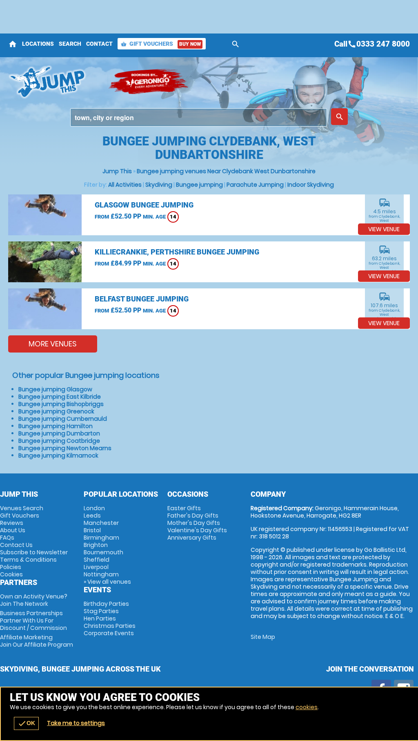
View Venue (384, 229)
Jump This (117, 171)
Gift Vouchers (161, 43)
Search (70, 43)
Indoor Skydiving (310, 185)
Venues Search (21, 508)
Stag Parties (101, 611)
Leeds (92, 515)
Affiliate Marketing (36, 641)
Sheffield (96, 560)
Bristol (92, 530)
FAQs (7, 537)
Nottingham (101, 574)
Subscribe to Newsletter (34, 552)
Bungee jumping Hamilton (55, 426)
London (94, 508)
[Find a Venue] (198, 117)
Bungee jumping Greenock (56, 411)
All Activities (125, 185)
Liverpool (96, 567)
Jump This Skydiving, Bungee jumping (54, 81)
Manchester (101, 523)
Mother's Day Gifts (193, 523)
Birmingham (101, 537)
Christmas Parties (110, 626)
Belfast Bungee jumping (142, 299)
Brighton (96, 545)
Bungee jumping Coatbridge (59, 441)
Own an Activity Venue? (33, 600)
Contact (99, 43)
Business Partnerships (33, 620)
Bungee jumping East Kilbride (59, 397)
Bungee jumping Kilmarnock (58, 455)
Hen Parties (100, 618)
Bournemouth (103, 552)
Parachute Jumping (255, 185)
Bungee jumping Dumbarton (59, 433)
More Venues (53, 344)
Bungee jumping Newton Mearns (64, 448)
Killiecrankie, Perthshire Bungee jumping (177, 252)
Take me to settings (76, 723)
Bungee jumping (199, 185)
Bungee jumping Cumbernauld (62, 419)
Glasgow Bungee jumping (144, 205)
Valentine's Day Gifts (197, 530)
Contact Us (16, 545)
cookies (307, 707)
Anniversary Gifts (191, 537)
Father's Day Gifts (192, 515)
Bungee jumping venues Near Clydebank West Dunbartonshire (226, 171)
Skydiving (158, 185)
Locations (38, 43)
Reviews (11, 523)
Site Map (263, 637)
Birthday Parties (106, 604)
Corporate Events (109, 633)
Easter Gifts (184, 508)
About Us (12, 530)
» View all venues (107, 582)
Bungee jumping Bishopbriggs (61, 404)
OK (26, 723)
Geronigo (149, 81)
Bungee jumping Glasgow (55, 389)
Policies (10, 567)
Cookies (11, 574)
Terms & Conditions (28, 560)
